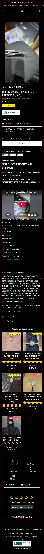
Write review (16, 99)
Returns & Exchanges (31, 537)
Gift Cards (13, 479)
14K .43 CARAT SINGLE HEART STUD (18, 124)
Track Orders (30, 464)
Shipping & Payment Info (14, 537)
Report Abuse (26, 540)
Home (4, 87)
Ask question (25, 99)
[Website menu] (3, 11)
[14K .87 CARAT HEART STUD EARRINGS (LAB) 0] (22, 52)
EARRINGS (20, 87)
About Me (16, 540)
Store (11, 87)
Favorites (13, 471)
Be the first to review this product (22, 502)
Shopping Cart (30, 471)
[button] (22, 11)
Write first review (23, 507)
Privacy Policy (29, 534)
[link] (22, 5)
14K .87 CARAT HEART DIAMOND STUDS (19, 130)
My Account (13, 464)
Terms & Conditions (16, 534)
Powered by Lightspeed (22, 548)
